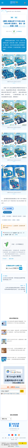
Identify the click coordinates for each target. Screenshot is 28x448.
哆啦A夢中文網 (10, 11)
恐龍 (14, 220)
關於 (3, 437)
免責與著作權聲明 (22, 437)
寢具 (18, 220)
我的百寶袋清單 (7, 212)
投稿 (16, 439)
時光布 (14, 393)
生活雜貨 (9, 216)
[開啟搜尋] (25, 3)
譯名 (13, 437)
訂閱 (21, 268)
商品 (16, 17)
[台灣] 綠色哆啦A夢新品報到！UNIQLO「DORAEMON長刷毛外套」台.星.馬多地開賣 (14, 289)
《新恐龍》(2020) (7, 220)
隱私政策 (16, 437)
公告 (8, 437)
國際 (12, 17)
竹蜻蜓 (10, 393)
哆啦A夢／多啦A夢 (17, 216)
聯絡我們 (12, 439)
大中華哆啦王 (19, 31)
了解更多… (17, 446)
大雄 (4, 216)
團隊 (5, 437)
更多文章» (11, 258)
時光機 (7, 393)
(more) (17, 387)
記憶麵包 (17, 393)
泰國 (25, 216)
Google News (8, 225)
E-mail (4, 258)
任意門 (4, 393)
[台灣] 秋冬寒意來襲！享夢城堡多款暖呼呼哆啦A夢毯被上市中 (14, 278)
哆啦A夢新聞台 (18, 11)
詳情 (16, 234)
